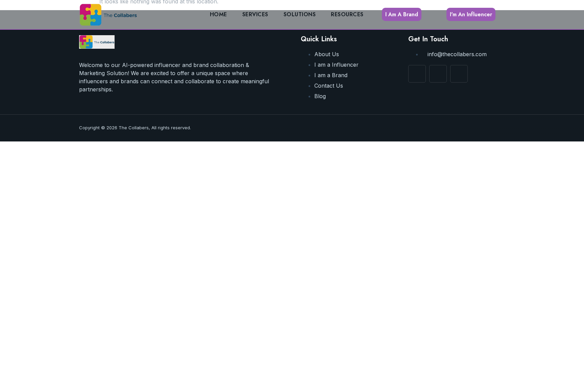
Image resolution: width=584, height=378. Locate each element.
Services (255, 14)
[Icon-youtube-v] (438, 74)
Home (218, 14)
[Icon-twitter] (459, 74)
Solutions (300, 14)
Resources (347, 14)
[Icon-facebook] (417, 74)
